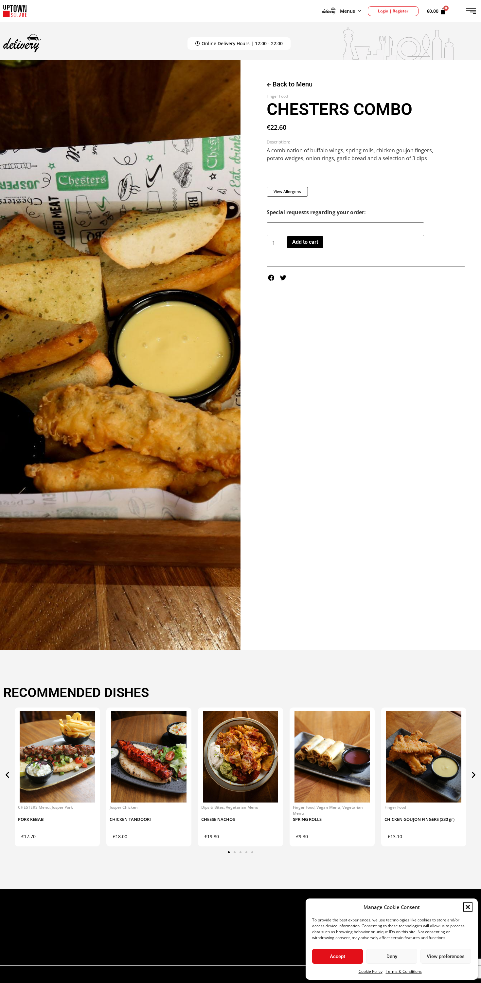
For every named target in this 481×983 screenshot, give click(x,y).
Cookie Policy (371, 971)
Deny (391, 956)
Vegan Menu (328, 807)
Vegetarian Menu (242, 807)
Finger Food (277, 96)
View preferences (446, 956)
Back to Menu (291, 84)
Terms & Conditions (404, 971)
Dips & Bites (212, 807)
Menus (347, 11)
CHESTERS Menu (34, 807)
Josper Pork (62, 807)
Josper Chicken (124, 807)
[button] (468, 907)
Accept (337, 956)
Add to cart (305, 242)
